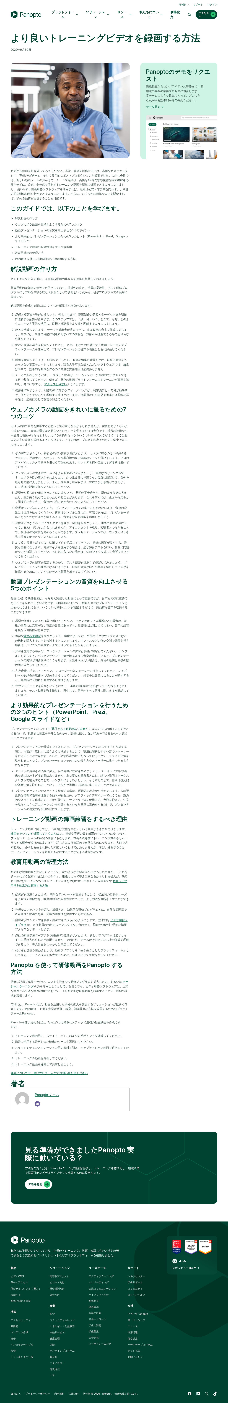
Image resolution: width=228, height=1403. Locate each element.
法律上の (74, 1393)
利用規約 (59, 1393)
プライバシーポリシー (37, 1393)
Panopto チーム (47, 1095)
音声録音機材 (32, 636)
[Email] (37, 1104)
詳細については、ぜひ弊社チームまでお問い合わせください (49, 1073)
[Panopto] (26, 14)
